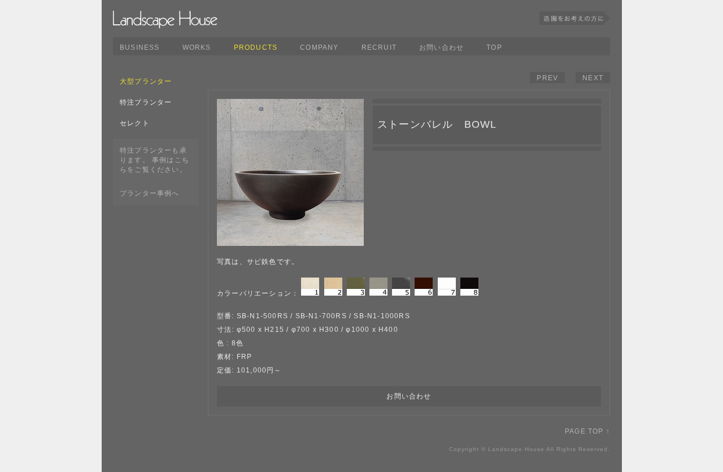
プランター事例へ (150, 193)
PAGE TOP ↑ (587, 431)
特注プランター (146, 102)
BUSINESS (140, 47)
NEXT (592, 78)
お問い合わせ (441, 47)
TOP (494, 47)
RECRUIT (379, 47)
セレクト (135, 123)
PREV (547, 78)
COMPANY (319, 47)
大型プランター (146, 81)
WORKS (196, 47)
